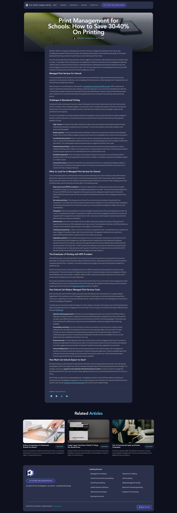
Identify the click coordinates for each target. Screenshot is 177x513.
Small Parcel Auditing (98, 483)
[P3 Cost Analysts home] (38, 5)
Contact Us (94, 5)
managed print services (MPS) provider (96, 86)
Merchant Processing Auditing (132, 487)
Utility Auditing (127, 478)
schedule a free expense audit (74, 383)
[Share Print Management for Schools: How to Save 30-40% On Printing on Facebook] (56, 396)
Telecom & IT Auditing (129, 474)
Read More (60, 446)
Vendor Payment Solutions (99, 487)
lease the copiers (78, 286)
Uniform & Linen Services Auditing (102, 478)
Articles (84, 5)
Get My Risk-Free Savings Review (114, 5)
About (55, 5)
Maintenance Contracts (99, 492)
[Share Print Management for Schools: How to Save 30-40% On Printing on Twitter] (62, 396)
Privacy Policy (58, 506)
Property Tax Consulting (130, 492)
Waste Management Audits (131, 483)
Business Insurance (97, 496)
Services (63, 5)
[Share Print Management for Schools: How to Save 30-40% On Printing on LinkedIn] (51, 396)
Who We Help (74, 5)
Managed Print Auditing (98, 474)
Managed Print (90, 38)
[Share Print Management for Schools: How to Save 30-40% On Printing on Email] (67, 396)
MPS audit (59, 310)
